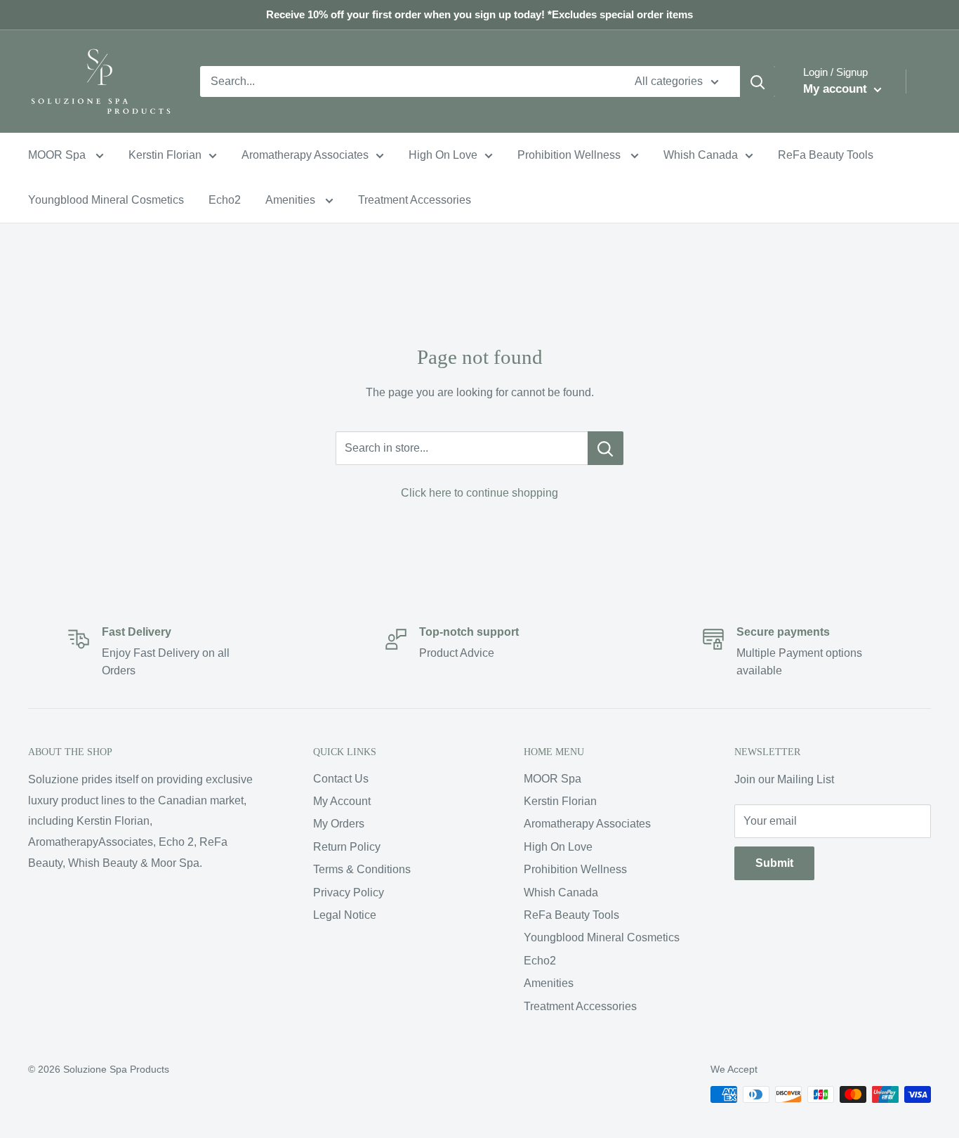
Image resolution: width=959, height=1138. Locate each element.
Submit (774, 863)
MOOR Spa (58, 155)
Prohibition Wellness (570, 155)
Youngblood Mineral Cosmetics (106, 200)
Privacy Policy (348, 892)
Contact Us (341, 779)
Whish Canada (700, 155)
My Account (342, 801)
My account (837, 89)
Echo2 (225, 200)
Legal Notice (344, 915)
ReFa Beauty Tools (825, 155)
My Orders (338, 824)
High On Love (443, 155)
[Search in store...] (605, 448)
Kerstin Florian (164, 155)
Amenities (291, 200)
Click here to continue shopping (479, 493)
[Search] (757, 81)
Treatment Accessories (414, 200)
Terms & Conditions (362, 869)
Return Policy (347, 847)
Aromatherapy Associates (305, 155)
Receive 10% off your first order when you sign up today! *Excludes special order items (479, 14)
